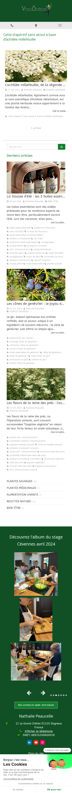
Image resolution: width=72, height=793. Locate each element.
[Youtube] (36, 742)
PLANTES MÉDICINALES (21, 488)
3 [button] (56, 695)
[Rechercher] (61, 147)
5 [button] (61, 695)
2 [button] (53, 695)
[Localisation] (36, 25)
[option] (36, 616)
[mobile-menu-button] (60, 25)
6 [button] (63, 695)
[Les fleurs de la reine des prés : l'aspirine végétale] (36, 384)
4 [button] (58, 695)
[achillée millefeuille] (36, 66)
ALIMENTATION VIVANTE (22, 494)
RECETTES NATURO (19, 501)
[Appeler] (12, 25)
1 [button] (51, 695)
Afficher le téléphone (39, 731)
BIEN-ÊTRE (14, 507)
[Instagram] (42, 742)
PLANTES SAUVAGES (19, 481)
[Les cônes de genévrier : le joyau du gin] (36, 285)
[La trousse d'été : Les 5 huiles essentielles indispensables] (36, 177)
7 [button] (66, 695)
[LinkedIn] (29, 742)
